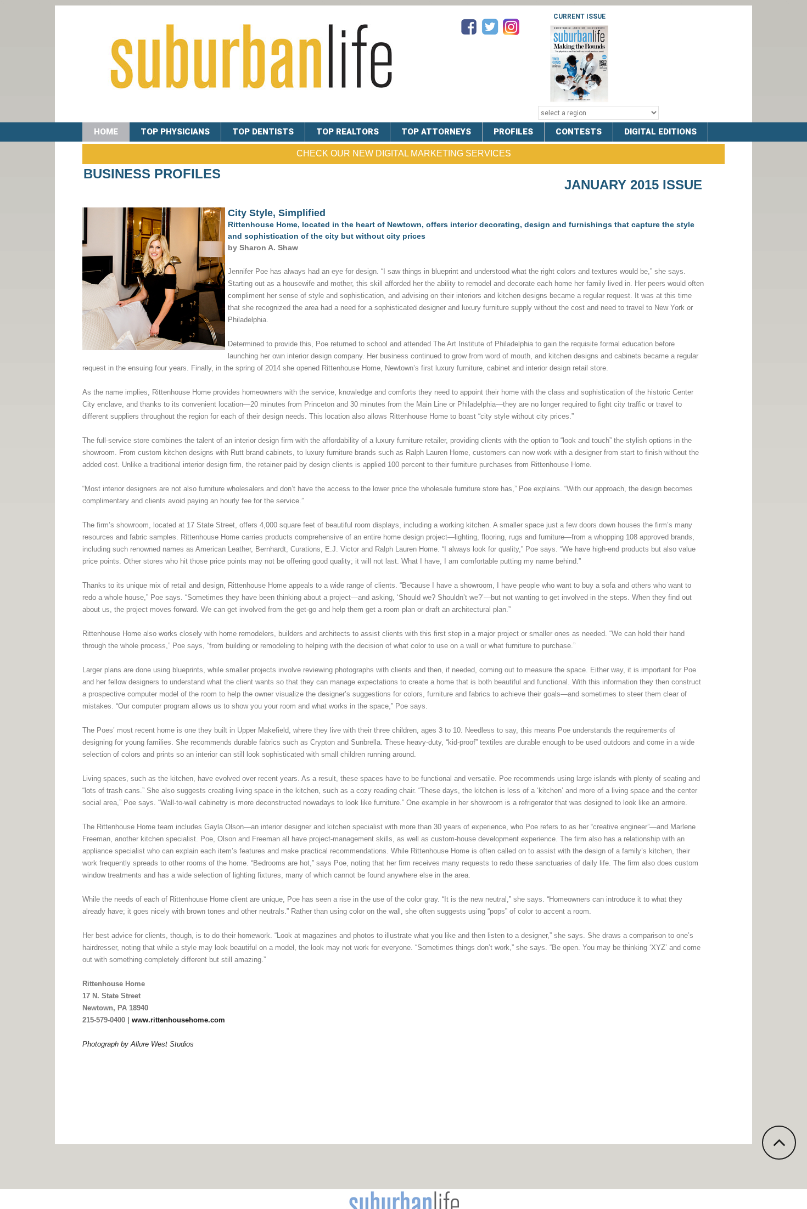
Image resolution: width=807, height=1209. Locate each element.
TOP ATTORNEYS (436, 132)
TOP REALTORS (347, 132)
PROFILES (513, 132)
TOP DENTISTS (263, 132)
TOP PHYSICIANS (175, 132)
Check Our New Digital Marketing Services (403, 153)
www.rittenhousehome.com (178, 1020)
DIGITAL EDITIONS (660, 132)
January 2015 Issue (633, 184)
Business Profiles (152, 173)
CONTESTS (579, 132)
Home (106, 132)
